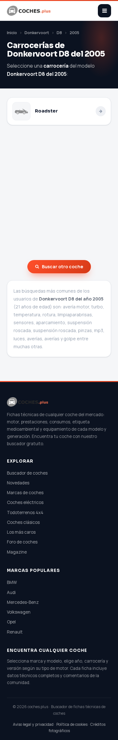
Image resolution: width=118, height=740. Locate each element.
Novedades (18, 483)
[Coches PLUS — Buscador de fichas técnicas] (29, 11)
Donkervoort (37, 32)
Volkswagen (19, 612)
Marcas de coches (25, 492)
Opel (11, 622)
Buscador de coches (27, 473)
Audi (11, 592)
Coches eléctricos (25, 502)
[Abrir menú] (104, 10)
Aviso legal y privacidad (33, 724)
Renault (15, 632)
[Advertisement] (59, 192)
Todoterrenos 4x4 (25, 512)
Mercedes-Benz (23, 602)
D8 (59, 32)
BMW (12, 582)
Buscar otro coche (62, 267)
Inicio (12, 32)
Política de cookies (71, 724)
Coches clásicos (23, 522)
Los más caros (21, 532)
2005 (74, 32)
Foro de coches (22, 542)
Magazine (17, 552)
